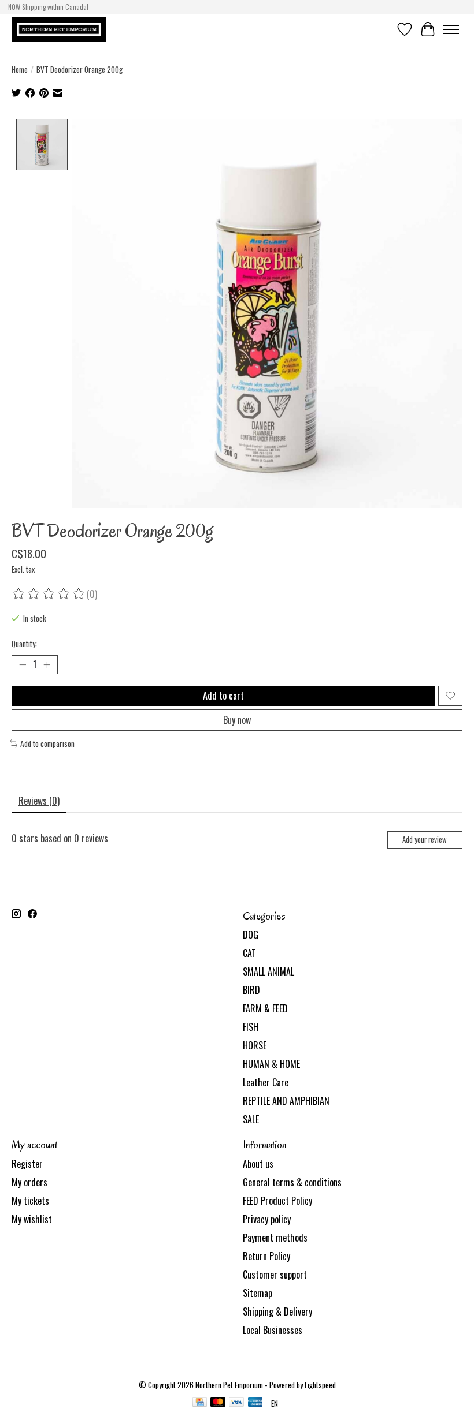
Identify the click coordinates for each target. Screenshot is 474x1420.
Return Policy (266, 1256)
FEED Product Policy (277, 1201)
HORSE (254, 1045)
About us (258, 1164)
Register (27, 1164)
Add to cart (223, 695)
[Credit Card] (199, 1403)
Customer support (275, 1274)
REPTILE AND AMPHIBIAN (286, 1101)
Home (20, 69)
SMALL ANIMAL (268, 971)
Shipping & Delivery (277, 1311)
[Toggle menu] (450, 29)
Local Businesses (272, 1330)
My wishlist (32, 1219)
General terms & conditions (292, 1182)
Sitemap (257, 1293)
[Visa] (236, 1403)
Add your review (424, 839)
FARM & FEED (265, 1008)
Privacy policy (267, 1219)
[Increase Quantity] (46, 664)
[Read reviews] (49, 594)
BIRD (251, 990)
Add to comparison (47, 743)
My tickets (30, 1201)
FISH (250, 1027)
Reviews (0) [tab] (39, 801)
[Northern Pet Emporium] (59, 29)
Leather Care (265, 1082)
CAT (249, 953)
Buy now (237, 720)
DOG (250, 934)
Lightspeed (320, 1385)
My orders (29, 1182)
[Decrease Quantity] (22, 664)
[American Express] (255, 1403)
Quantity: (24, 643)
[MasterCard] (217, 1403)
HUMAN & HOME (271, 1064)
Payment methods (275, 1238)
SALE (251, 1119)
